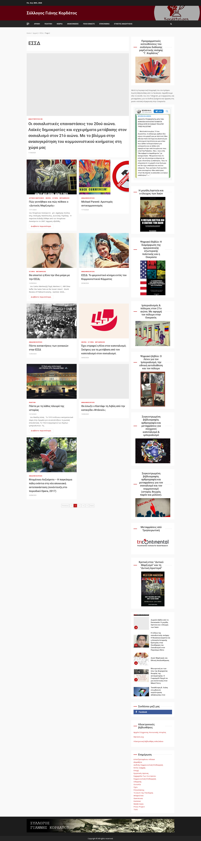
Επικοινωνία (104, 24)
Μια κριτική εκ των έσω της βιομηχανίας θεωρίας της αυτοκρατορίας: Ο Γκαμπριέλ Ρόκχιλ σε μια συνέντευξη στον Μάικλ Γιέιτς (141, 659)
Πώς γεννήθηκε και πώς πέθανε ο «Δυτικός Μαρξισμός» (52, 177)
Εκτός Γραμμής (140, 767)
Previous (65, 505)
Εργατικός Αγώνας (141, 773)
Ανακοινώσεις (73, 24)
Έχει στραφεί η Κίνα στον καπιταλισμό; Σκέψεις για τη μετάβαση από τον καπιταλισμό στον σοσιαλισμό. (104, 321)
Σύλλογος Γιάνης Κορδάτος (52, 13)
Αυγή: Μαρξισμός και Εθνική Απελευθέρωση (141, 642)
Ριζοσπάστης (139, 790)
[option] (153, 625)
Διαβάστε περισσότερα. (41, 226)
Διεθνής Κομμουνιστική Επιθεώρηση (148, 765)
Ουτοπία (137, 784)
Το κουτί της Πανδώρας (143, 793)
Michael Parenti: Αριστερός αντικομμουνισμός (104, 177)
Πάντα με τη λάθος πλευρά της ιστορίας (52, 381)
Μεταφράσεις (64, 198)
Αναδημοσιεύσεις (88, 198)
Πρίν (136, 787)
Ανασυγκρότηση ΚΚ (35, 119)
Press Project (139, 806)
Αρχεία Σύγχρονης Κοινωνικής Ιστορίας (150, 732)
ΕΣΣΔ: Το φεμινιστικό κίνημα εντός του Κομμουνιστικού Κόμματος (104, 250)
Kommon (137, 801)
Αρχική (37, 24)
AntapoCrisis (139, 795)
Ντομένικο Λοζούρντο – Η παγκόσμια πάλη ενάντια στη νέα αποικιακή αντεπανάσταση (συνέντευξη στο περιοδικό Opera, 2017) (52, 454)
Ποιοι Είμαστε (89, 24)
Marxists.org (139, 737)
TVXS (136, 809)
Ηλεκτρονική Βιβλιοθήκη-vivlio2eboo (148, 741)
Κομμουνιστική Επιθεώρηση (145, 779)
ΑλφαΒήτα (138, 762)
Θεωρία (59, 24)
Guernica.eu (138, 798)
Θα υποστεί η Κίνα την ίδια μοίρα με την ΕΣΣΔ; (52, 250)
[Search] (171, 24)
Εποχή (136, 770)
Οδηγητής (138, 781)
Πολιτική (48, 24)
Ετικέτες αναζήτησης (123, 24)
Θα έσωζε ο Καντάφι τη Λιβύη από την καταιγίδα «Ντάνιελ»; (104, 381)
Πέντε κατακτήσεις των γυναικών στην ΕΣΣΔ (52, 321)
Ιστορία (55, 198)
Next (92, 505)
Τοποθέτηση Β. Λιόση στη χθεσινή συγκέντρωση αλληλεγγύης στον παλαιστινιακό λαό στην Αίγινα (141, 676)
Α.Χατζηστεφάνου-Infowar (144, 759)
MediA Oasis (139, 804)
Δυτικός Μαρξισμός (36, 198)
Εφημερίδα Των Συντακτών (145, 776)
